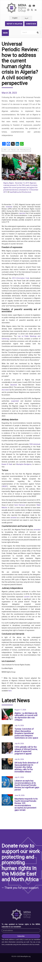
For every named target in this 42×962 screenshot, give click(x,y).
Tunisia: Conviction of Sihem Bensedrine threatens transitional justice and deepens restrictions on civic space (26, 733)
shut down (5, 390)
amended (36, 530)
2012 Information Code (20, 278)
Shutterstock (26, 192)
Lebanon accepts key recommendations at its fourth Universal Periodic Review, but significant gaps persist (27, 785)
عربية (26, 18)
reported (21, 213)
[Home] (16, 7)
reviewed (8, 207)
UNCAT (4, 486)
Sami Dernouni (19, 505)
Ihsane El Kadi (7, 464)
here (10, 691)
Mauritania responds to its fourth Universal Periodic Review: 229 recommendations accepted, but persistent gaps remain (26, 804)
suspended (14, 401)
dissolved (13, 385)
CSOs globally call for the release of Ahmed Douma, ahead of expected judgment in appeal (26, 750)
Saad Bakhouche (15, 192)
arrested (14, 517)
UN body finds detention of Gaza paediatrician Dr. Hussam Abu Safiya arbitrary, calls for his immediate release (26, 767)
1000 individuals (34, 444)
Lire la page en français (16, 150)
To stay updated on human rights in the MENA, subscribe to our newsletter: (21, 925)
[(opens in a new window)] (30, 6)
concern (26, 597)
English (14, 18)
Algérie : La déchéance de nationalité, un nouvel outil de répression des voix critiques (26, 716)
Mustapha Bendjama (23, 464)
